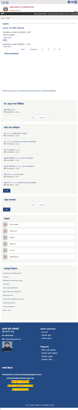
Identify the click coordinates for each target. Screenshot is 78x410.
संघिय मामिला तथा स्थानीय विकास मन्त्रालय (12, 280)
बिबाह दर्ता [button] (13, 244)
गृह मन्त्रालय (6, 277)
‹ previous (33, 49)
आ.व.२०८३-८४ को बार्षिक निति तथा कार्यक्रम (15, 133)
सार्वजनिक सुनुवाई (46, 356)
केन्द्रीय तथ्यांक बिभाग (8, 295)
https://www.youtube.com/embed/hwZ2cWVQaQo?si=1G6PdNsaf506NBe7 (29, 91)
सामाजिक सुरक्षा (46, 335)
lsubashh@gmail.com (13, 339)
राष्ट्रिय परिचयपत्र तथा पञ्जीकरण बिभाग (12, 291)
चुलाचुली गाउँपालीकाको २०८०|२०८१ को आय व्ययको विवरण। (19, 166)
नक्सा (5, 40)
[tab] (39, 224)
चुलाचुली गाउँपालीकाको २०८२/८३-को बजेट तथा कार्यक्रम (18, 158)
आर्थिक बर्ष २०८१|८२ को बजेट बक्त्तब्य (13, 174)
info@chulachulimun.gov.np (20, 378)
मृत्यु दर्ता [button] (12, 237)
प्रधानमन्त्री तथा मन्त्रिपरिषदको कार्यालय (12, 273)
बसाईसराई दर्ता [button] (14, 257)
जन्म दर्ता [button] (12, 250)
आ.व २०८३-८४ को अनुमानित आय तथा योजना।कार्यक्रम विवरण (20, 142)
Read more (7, 38)
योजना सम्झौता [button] (14, 224)
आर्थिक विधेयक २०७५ (9, 110)
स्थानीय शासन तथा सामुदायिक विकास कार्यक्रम (13, 299)
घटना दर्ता (44, 332)
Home (3, 18)
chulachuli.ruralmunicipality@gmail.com (21, 374)
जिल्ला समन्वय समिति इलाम (9, 306)
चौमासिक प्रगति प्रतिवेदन (49, 353)
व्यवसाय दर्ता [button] (13, 231)
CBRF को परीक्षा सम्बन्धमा (13, 28)
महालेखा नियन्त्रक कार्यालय (9, 303)
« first (22, 49)
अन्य (7, 190)
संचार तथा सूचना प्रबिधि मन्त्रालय (10, 288)
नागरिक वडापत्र (46, 338)
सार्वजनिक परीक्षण (46, 360)
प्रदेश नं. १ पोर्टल (7, 310)
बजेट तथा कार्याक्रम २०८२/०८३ (12, 150)
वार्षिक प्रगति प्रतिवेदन (48, 350)
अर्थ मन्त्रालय (6, 284)
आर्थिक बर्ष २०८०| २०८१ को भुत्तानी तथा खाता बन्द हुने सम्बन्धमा (20, 182)
